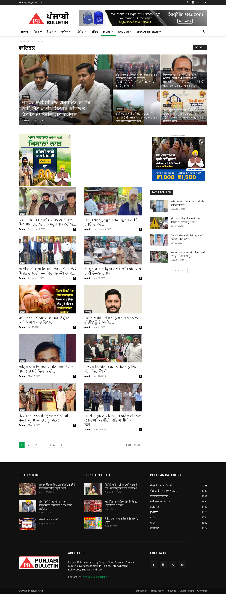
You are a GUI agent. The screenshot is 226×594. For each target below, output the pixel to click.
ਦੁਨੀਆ (64, 31)
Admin (25, 120)
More (106, 31)
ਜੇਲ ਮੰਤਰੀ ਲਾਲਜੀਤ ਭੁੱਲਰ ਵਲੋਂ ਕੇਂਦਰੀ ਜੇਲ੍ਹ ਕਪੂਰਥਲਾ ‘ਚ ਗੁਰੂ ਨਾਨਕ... (43, 418)
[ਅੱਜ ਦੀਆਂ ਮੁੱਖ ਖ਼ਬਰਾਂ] (27, 524)
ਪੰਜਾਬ (36, 31)
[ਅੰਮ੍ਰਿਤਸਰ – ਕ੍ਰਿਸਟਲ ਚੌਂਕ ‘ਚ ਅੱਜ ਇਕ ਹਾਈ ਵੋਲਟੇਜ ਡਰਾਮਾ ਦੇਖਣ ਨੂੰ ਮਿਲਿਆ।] (113, 250)
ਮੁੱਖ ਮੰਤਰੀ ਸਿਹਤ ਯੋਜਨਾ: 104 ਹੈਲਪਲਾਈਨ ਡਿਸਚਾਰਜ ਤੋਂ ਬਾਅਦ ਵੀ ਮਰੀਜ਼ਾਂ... (55, 505)
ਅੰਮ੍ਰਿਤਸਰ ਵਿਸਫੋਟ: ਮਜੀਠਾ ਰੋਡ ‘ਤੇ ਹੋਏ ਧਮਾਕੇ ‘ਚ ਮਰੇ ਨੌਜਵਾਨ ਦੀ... (46, 369)
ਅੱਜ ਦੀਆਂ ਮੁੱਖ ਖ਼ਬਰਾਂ (48, 519)
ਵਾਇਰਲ (26, 97)
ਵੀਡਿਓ (95, 31)
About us (171, 590)
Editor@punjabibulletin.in (95, 577)
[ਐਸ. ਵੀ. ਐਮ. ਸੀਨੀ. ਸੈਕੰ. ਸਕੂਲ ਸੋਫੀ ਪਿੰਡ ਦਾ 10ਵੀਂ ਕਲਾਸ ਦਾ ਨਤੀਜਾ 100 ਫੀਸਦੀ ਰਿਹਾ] (159, 240)
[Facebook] (187, 2)
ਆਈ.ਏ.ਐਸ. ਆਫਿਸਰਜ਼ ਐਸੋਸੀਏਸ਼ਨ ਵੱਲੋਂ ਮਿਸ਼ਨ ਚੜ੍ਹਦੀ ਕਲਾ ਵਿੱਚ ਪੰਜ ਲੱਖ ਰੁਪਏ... (47, 271)
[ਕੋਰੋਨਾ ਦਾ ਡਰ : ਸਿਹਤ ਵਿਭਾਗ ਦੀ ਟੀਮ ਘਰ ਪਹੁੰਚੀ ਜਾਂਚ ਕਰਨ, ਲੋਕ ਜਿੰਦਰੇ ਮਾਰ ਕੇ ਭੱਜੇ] (159, 206)
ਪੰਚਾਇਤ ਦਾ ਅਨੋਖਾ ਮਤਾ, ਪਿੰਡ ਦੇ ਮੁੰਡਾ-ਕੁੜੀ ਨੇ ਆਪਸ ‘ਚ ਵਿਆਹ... (44, 320)
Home (25, 31)
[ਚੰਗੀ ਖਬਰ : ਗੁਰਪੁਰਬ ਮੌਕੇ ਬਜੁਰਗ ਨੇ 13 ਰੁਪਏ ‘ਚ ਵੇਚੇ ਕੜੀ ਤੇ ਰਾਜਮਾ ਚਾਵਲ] (113, 201)
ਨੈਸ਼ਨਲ (50, 31)
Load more (177, 270)
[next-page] (62, 445)
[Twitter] (198, 2)
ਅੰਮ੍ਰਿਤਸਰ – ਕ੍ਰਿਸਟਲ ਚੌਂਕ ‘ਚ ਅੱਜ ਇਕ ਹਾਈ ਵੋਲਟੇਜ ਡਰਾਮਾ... (112, 271)
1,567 (52, 444)
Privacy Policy (156, 590)
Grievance (202, 590)
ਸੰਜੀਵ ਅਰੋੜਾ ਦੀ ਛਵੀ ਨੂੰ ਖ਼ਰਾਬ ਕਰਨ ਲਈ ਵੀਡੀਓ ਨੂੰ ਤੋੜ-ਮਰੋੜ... (112, 320)
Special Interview (149, 31)
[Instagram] (193, 2)
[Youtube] (204, 2)
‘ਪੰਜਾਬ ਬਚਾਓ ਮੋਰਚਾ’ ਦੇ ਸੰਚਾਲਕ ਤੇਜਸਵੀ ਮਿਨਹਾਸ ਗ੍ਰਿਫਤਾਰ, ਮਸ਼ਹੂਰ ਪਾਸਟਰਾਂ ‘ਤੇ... (47, 222)
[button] (203, 32)
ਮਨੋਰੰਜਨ (80, 31)
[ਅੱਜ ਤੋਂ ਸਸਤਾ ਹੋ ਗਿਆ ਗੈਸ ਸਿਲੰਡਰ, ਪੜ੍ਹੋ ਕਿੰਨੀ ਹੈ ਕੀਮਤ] (93, 506)
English (123, 31)
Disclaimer (141, 590)
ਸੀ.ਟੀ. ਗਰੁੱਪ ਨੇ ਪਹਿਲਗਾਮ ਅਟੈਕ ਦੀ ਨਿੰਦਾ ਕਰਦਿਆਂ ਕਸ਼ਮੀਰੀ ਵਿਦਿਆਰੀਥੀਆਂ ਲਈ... (112, 420)
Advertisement (186, 590)
